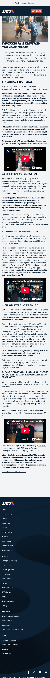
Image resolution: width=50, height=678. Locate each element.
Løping (4, 606)
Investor (5, 537)
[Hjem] (8, 11)
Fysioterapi (6, 574)
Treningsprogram (8, 601)
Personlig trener (8, 570)
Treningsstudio (7, 587)
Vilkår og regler (7, 653)
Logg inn (5, 649)
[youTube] (46, 672)
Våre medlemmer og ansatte (12, 629)
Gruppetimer (6, 565)
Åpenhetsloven (7, 546)
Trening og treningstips (10, 616)
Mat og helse (6, 625)
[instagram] (34, 672)
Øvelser (5, 583)
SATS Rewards (7, 532)
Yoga (4, 596)
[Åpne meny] (46, 11)
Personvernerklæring (9, 640)
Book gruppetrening (9, 561)
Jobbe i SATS (7, 523)
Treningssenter (7, 550)
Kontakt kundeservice (10, 645)
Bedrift (4, 519)
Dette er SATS (7, 514)
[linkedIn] (40, 672)
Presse (4, 528)
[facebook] (29, 672)
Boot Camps (6, 579)
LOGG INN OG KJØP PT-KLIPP (14, 472)
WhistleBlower (7, 541)
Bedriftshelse (7, 621)
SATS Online (6, 592)
